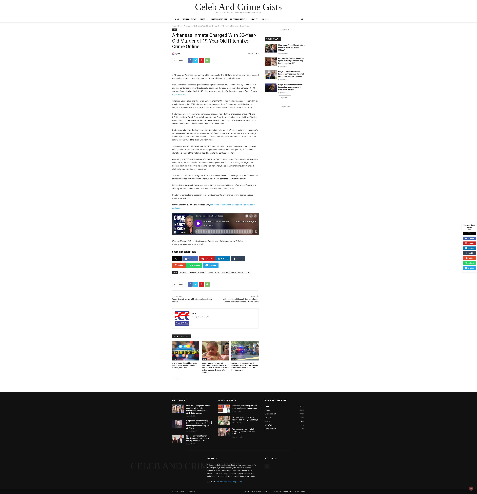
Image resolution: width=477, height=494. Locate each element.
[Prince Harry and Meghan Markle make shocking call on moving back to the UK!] (178, 439)
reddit (180, 265)
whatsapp (196, 265)
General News (189, 19)
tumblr (239, 259)
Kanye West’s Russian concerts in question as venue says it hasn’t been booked (290, 87)
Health (254, 19)
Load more (284, 97)
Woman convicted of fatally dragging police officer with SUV (243, 431)
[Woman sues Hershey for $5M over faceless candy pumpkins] (224, 409)
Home (176, 19)
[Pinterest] (201, 60)
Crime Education (219, 19)
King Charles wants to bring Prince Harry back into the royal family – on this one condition (291, 74)
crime (217, 272)
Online (248, 272)
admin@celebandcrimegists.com (229, 481)
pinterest (208, 259)
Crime (202, 19)
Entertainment (237, 19)
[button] (302, 19)
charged (210, 272)
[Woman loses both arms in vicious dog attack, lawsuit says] (224, 420)
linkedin (224, 259)
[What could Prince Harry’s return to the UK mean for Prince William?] (271, 48)
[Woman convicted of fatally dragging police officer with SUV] (224, 432)
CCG (178, 54)
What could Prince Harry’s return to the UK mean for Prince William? (291, 47)
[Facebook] (190, 60)
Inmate (233, 272)
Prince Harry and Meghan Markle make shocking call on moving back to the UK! (198, 438)
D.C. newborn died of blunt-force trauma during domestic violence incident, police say (184, 365)
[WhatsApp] (207, 60)
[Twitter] (195, 60)
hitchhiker (225, 272)
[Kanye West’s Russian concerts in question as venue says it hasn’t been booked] (271, 87)
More (264, 19)
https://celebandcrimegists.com (202, 317)
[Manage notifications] (471, 489)
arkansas (201, 272)
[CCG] (173, 54)
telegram (212, 265)
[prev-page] (173, 378)
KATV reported (178, 94)
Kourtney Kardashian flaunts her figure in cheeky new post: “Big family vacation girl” (291, 60)
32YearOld (192, 272)
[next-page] (177, 378)
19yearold (182, 272)
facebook (192, 259)
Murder (240, 272)
